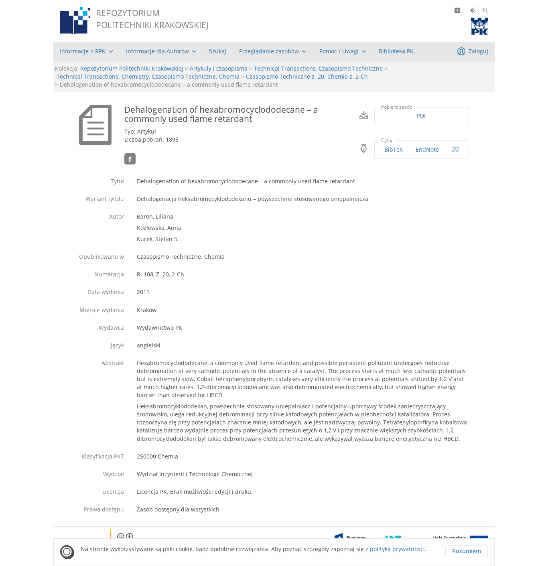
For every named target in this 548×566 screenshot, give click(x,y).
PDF (422, 116)
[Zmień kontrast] (472, 10)
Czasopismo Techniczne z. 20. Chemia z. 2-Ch (307, 76)
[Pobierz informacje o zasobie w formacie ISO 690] (455, 149)
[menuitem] (86, 51)
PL (485, 10)
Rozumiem (466, 551)
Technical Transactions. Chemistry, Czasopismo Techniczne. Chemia (148, 76)
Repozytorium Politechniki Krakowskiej (131, 68)
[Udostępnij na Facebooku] (130, 158)
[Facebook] (457, 10)
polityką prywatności (397, 549)
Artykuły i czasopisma (219, 68)
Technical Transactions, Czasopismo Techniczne (318, 68)
